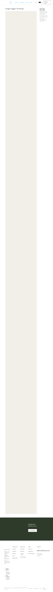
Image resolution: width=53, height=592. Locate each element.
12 (7, 515)
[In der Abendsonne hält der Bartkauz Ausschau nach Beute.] (20, 94)
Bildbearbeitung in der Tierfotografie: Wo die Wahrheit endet (44, 13)
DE (39, 2)
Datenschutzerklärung (42, 534)
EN (41, 2)
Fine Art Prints (45, 2)
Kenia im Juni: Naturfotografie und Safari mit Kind (43, 20)
